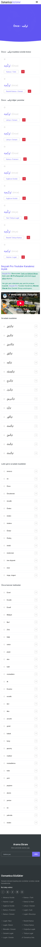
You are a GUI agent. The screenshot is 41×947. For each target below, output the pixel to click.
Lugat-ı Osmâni (8, 937)
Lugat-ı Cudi (27, 910)
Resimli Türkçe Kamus (14, 238)
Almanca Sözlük (8, 897)
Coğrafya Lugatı (29, 929)
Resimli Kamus (28, 921)
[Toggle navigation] (37, 2)
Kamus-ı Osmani (8, 914)
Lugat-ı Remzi (8, 925)
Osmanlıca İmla (28, 937)
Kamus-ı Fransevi (12, 159)
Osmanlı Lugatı (8, 933)
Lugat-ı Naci (7, 921)
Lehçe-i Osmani (11, 120)
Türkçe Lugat (28, 933)
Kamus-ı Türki (11, 72)
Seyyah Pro (6, 274)
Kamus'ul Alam (28, 902)
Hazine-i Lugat (11, 257)
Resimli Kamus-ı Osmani (14, 91)
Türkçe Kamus (28, 925)
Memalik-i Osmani (9, 929)
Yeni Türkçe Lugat (12, 218)
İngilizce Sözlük (11, 179)
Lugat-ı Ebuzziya (29, 914)
